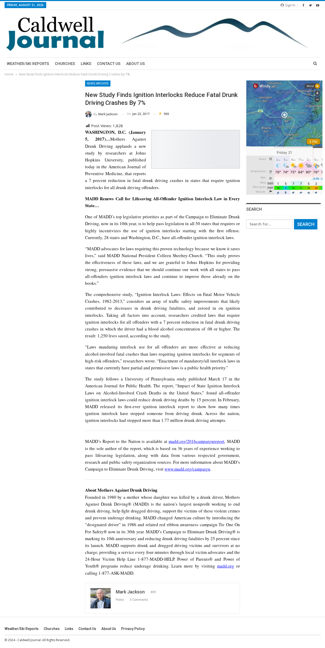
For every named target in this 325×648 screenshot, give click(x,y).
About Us (135, 63)
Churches (65, 63)
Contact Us (108, 63)
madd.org (225, 566)
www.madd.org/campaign (187, 469)
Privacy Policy (133, 629)
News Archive (98, 83)
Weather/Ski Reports (28, 63)
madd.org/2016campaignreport (196, 441)
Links (86, 63)
